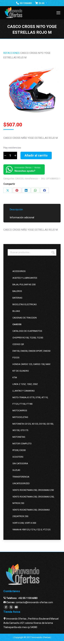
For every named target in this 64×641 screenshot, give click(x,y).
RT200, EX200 (19, 450)
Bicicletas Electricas (24, 304)
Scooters (17, 457)
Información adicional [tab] (22, 217)
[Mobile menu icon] (58, 13)
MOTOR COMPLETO (22, 443)
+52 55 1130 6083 (28, 598)
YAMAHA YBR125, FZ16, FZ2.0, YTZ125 (31, 529)
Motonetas (18, 437)
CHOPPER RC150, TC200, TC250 (27, 337)
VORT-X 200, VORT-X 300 (24, 523)
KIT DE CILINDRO (20, 371)
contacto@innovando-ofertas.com (34, 602)
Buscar (52, 252)
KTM (14, 377)
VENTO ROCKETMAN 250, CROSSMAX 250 (33, 490)
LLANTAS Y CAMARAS (23, 390)
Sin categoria (20, 463)
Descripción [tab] (16, 209)
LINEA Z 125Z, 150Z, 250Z (25, 384)
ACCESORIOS (19, 271)
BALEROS (17, 291)
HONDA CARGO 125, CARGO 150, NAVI (31, 364)
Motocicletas (20, 417)
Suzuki (16, 470)
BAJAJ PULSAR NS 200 (23, 284)
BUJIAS (16, 311)
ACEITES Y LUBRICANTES (24, 278)
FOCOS (15, 357)
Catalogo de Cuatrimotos (27, 331)
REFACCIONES (11, 52)
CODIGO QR (18, 344)
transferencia (31, 178)
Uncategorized (21, 483)
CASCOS (19, 178)
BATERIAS (17, 297)
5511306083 (26, 3)
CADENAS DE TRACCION (24, 317)
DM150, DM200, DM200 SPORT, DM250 (31, 351)
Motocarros (19, 410)
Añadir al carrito (36, 155)
